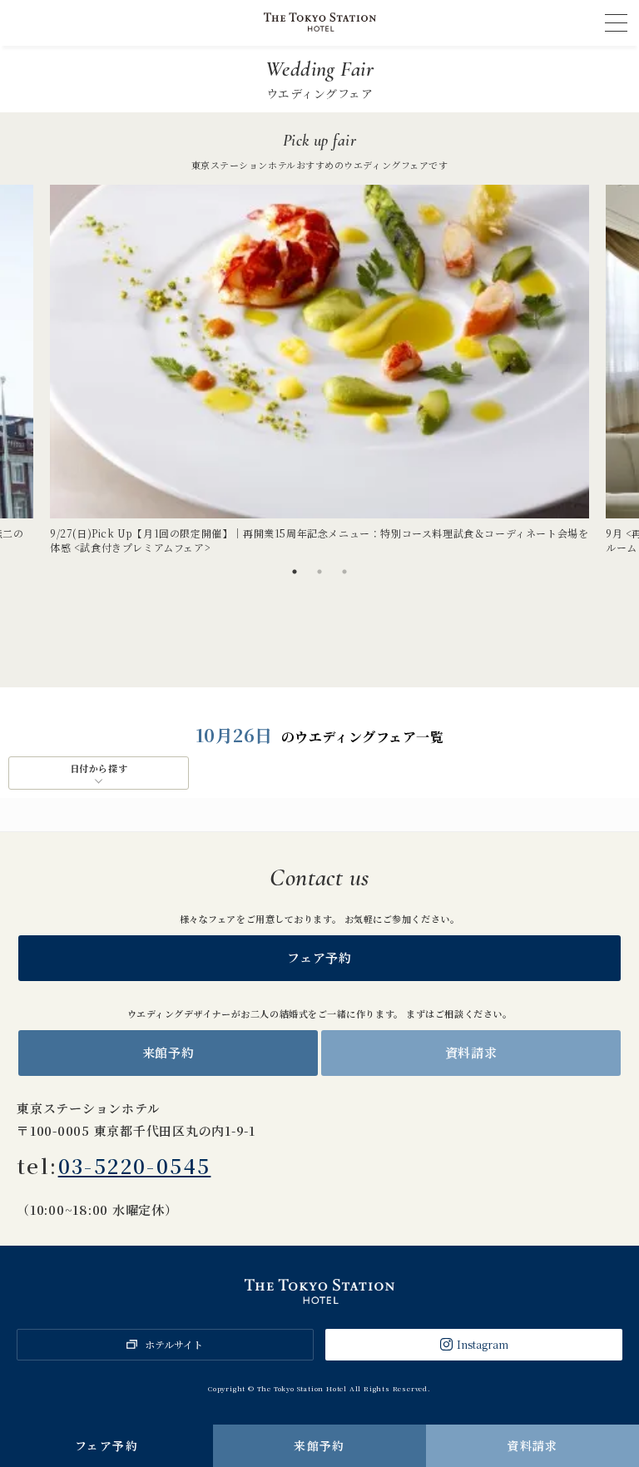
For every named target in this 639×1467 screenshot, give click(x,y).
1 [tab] (294, 571)
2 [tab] (319, 571)
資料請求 (532, 1445)
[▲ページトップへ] (606, 1401)
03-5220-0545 (134, 1165)
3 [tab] (344, 571)
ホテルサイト (174, 1344)
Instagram (482, 1344)
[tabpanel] (319, 370)
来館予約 (319, 1445)
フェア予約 (106, 1445)
